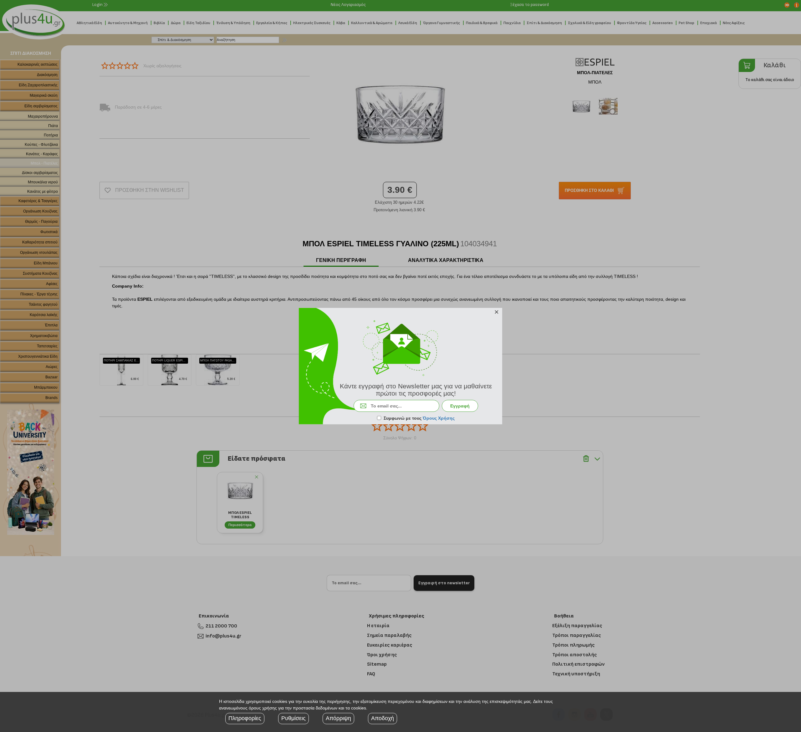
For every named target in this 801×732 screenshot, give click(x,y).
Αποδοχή (382, 718)
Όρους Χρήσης (439, 418)
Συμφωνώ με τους (419, 418)
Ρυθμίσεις (293, 718)
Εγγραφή (460, 405)
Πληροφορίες (244, 718)
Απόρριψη (338, 718)
